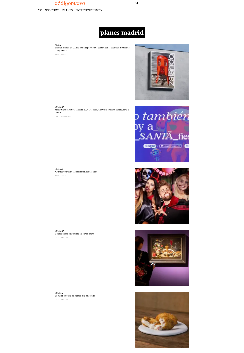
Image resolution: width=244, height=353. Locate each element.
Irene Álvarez (60, 54)
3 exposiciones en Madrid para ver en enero (74, 234)
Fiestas (59, 169)
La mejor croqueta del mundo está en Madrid (75, 296)
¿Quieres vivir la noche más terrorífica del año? (76, 171)
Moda (58, 45)
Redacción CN (60, 175)
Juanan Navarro (61, 237)
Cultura (59, 107)
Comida (59, 293)
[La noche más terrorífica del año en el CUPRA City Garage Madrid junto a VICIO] (162, 196)
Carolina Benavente (63, 116)
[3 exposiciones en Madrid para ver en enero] (162, 258)
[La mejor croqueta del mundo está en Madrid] (162, 320)
